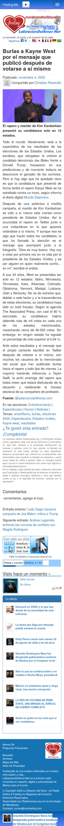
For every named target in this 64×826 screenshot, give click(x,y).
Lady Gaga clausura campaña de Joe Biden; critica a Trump (30, 511)
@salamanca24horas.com (33, 398)
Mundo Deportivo (36, 197)
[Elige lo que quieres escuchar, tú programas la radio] (32, 545)
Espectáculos (12, 409)
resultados (28, 423)
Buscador (8, 755)
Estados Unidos (43, 418)
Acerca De (8, 744)
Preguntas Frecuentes (15, 748)
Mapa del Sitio (11, 762)
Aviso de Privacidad (14, 765)
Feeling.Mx (10, 4)
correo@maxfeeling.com (28, 808)
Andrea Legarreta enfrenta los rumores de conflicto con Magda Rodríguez (29, 525)
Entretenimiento (39, 404)
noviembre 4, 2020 (31, 77)
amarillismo (22, 413)
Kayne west (11, 423)
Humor (29, 409)
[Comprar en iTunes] (24, 588)
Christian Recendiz (47, 82)
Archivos (7, 758)
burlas (36, 413)
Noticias (42, 409)
